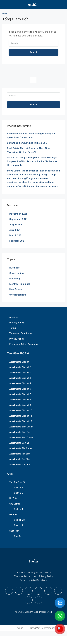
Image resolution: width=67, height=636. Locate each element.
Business (14, 267)
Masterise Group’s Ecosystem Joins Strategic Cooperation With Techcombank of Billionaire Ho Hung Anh (32, 161)
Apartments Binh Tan (19, 432)
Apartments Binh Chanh (21, 426)
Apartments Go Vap (19, 443)
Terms (12, 328)
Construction (16, 273)
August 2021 (16, 224)
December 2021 (18, 213)
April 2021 (15, 230)
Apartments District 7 (20, 394)
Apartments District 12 (20, 421)
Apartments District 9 (20, 405)
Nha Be (17, 536)
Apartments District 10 (20, 410)
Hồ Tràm (13, 498)
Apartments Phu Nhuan (21, 448)
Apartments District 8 (20, 399)
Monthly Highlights (19, 284)
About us (13, 317)
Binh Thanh (19, 520)
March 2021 (16, 235)
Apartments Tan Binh (19, 453)
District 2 (18, 487)
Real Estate (15, 289)
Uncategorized (17, 294)
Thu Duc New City (17, 482)
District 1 (18, 509)
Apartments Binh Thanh (21, 437)
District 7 (18, 525)
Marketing (15, 278)
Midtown (13, 514)
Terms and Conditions (20, 333)
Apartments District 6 (20, 389)
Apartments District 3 (20, 372)
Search (34, 52)
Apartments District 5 (20, 383)
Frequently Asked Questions (23, 344)
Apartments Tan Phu (19, 459)
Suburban (14, 531)
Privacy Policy (16, 322)
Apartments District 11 (20, 416)
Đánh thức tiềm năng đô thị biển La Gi (27, 143)
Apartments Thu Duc (19, 464)
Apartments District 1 (20, 362)
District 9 (18, 493)
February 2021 (17, 240)
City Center (14, 504)
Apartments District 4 (20, 378)
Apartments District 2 (20, 367)
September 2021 (18, 219)
